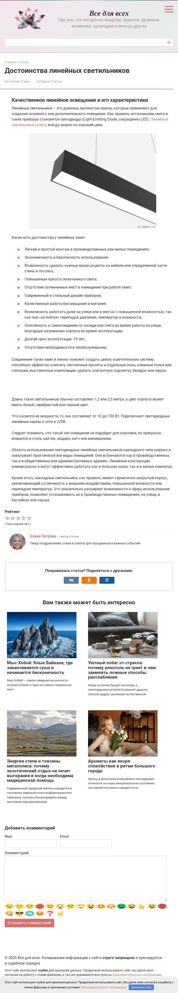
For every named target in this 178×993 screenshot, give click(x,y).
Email (64, 836)
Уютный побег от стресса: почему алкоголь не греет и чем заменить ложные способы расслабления (122, 670)
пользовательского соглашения (136, 975)
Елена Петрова (43, 536)
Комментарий (17, 853)
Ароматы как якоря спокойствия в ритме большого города (121, 765)
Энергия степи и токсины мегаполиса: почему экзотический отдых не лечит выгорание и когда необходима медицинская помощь (40, 770)
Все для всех (109, 13)
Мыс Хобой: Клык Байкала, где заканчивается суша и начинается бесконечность (40, 667)
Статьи (56, 81)
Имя (8, 836)
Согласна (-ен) (141, 987)
